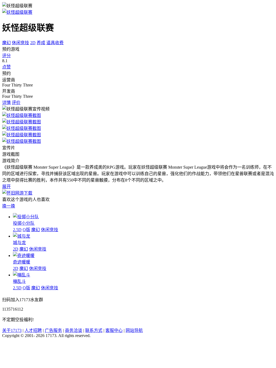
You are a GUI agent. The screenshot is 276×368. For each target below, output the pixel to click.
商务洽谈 (73, 330)
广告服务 (53, 330)
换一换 (8, 206)
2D (33, 42)
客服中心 (114, 330)
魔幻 (6, 42)
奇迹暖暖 (21, 262)
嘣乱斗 (19, 281)
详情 (6, 102)
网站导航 (134, 330)
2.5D (17, 229)
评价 (16, 102)
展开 (6, 186)
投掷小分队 (23, 223)
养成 (41, 42)
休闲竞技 (20, 42)
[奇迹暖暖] (23, 255)
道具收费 (55, 42)
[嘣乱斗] (21, 275)
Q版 (26, 229)
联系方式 (93, 330)
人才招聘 (33, 330)
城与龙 (19, 242)
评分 (6, 55)
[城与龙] (21, 236)
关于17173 (12, 330)
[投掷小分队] (26, 216)
